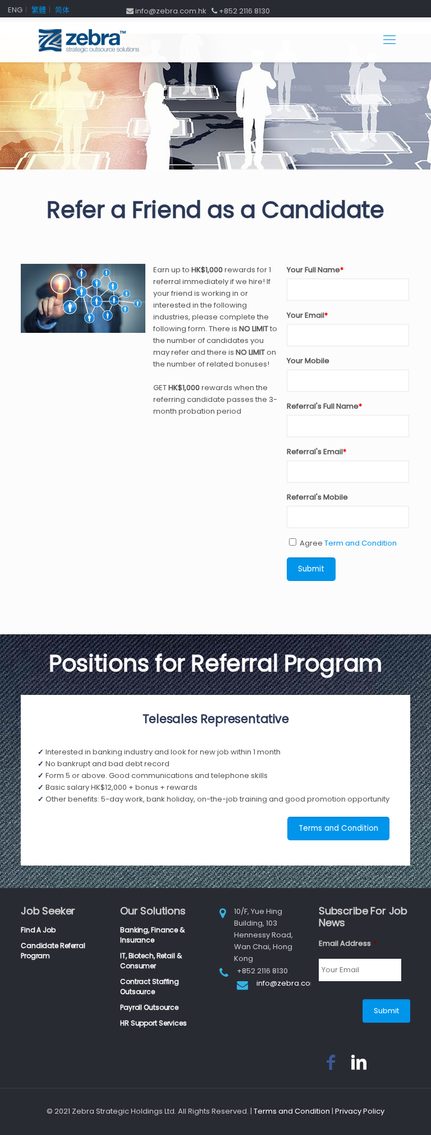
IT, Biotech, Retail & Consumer (150, 961)
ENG (15, 9)
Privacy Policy (359, 1111)
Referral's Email (316, 451)
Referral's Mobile (317, 497)
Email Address (348, 944)
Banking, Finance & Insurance (152, 935)
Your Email (307, 315)
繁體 (38, 9)
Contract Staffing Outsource (149, 986)
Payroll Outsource (149, 1007)
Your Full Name (315, 269)
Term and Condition (360, 543)
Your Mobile (308, 360)
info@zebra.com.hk (292, 983)
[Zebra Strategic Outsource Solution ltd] (88, 39)
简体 (62, 9)
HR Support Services (153, 1023)
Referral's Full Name (324, 406)
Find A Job (38, 930)
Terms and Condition (338, 828)
